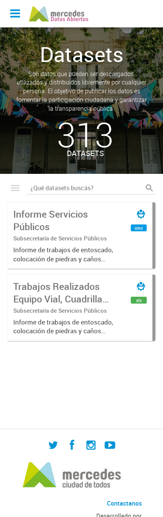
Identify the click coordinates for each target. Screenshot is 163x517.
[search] (149, 187)
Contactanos (124, 503)
